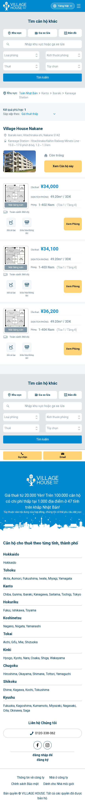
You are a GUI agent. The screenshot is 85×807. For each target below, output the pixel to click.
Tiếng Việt (63, 6)
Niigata (20, 626)
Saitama (54, 594)
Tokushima (41, 690)
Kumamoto (40, 706)
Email (63, 457)
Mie (21, 642)
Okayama (25, 674)
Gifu (14, 642)
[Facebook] (37, 745)
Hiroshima (10, 674)
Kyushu (9, 697)
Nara (26, 658)
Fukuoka (9, 706)
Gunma (17, 594)
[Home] (42, 480)
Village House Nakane (23, 128)
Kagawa (18, 690)
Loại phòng (11, 55)
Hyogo (7, 658)
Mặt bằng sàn (15, 205)
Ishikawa (18, 610)
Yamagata (65, 578)
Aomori (16, 578)
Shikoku (10, 681)
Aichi (6, 642)
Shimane (38, 674)
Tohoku (9, 570)
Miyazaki (55, 706)
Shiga (45, 658)
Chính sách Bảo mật (25, 784)
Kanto (8, 586)
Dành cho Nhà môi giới (58, 784)
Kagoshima (23, 706)
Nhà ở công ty (58, 777)
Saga (26, 710)
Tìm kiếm (42, 77)
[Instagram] (47, 745)
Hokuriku (10, 602)
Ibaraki (27, 594)
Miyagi (52, 578)
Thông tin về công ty (30, 777)
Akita (6, 578)
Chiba (7, 594)
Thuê (7, 66)
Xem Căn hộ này (63, 166)
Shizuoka (31, 642)
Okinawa (16, 710)
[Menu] (79, 6)
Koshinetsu (12, 618)
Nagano (8, 626)
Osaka (35, 658)
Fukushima (30, 578)
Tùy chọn (52, 66)
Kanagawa (41, 594)
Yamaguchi (63, 674)
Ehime (7, 690)
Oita (6, 710)
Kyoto (18, 658)
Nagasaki (69, 706)
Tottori (50, 674)
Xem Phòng (72, 224)
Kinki (7, 650)
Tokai (7, 634)
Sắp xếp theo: (11, 113)
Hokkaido (11, 554)
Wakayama (57, 658)
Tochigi (66, 594)
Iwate (43, 578)
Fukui (6, 610)
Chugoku (10, 665)
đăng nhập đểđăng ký (43, 757)
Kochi (29, 690)
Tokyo (77, 594)
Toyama (31, 610)
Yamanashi (33, 626)
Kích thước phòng (57, 55)
